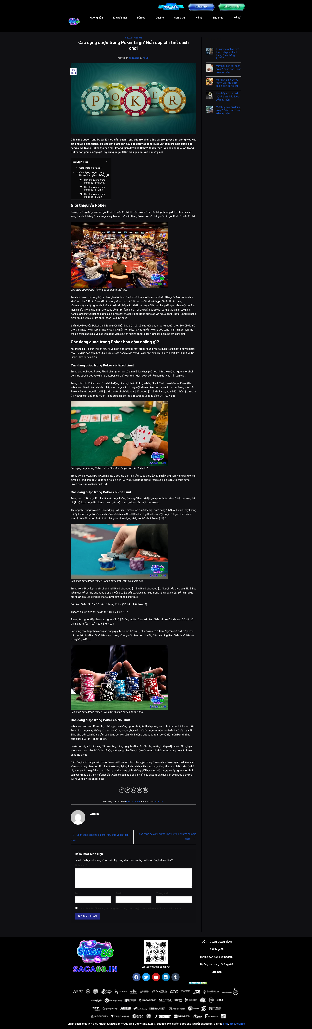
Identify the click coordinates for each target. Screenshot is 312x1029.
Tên (78, 893)
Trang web (162, 893)
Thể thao (218, 17)
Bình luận (81, 865)
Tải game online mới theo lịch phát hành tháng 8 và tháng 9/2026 (227, 54)
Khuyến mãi (120, 17)
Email (119, 893)
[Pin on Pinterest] (139, 790)
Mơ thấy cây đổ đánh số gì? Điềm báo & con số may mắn (228, 110)
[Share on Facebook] (121, 790)
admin (146, 58)
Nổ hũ (199, 17)
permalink (159, 801)
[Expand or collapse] (107, 162)
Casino (160, 17)
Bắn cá (141, 17)
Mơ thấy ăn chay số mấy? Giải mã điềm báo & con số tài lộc (227, 82)
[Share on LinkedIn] (145, 790)
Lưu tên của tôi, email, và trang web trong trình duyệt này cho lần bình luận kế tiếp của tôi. (131, 908)
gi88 (225, 1023)
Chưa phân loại (133, 38)
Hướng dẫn (96, 17)
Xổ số (237, 17)
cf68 (232, 1023)
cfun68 (240, 1023)
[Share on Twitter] (127, 790)
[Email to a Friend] (133, 790)
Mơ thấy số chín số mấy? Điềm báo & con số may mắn (228, 96)
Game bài (179, 17)
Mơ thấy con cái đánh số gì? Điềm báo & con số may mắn (228, 69)
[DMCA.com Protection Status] (198, 982)
